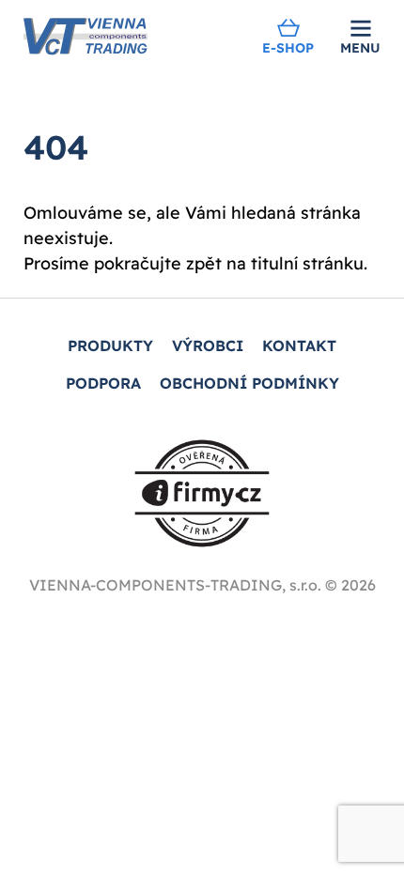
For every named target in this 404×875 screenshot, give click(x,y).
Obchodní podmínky (249, 383)
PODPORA (103, 383)
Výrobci (207, 345)
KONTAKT (299, 345)
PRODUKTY (110, 345)
